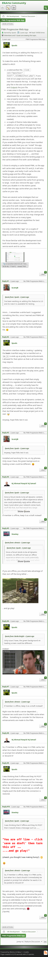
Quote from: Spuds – (17, 297)
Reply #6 (5, 621)
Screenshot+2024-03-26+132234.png (17, 264)
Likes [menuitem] (43, 274)
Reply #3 (5, 433)
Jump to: (20, 941)
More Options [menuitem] (7, 24)
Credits (26, 952)
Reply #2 (5, 337)
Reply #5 (5, 528)
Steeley (15, 534)
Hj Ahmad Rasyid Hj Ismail (24, 483)
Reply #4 (5, 477)
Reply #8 (5, 733)
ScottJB (15, 288)
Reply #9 (5, 763)
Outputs (13, 87)
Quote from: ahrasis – (17, 542)
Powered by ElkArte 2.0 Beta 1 (11, 952)
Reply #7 (5, 687)
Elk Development (13, 16)
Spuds (14, 45)
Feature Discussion (28, 16)
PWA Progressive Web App (13, 20)
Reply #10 (6, 807)
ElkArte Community (14, 3)
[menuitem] (46, 8)
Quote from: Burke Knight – (19, 636)
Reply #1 (5, 281)
